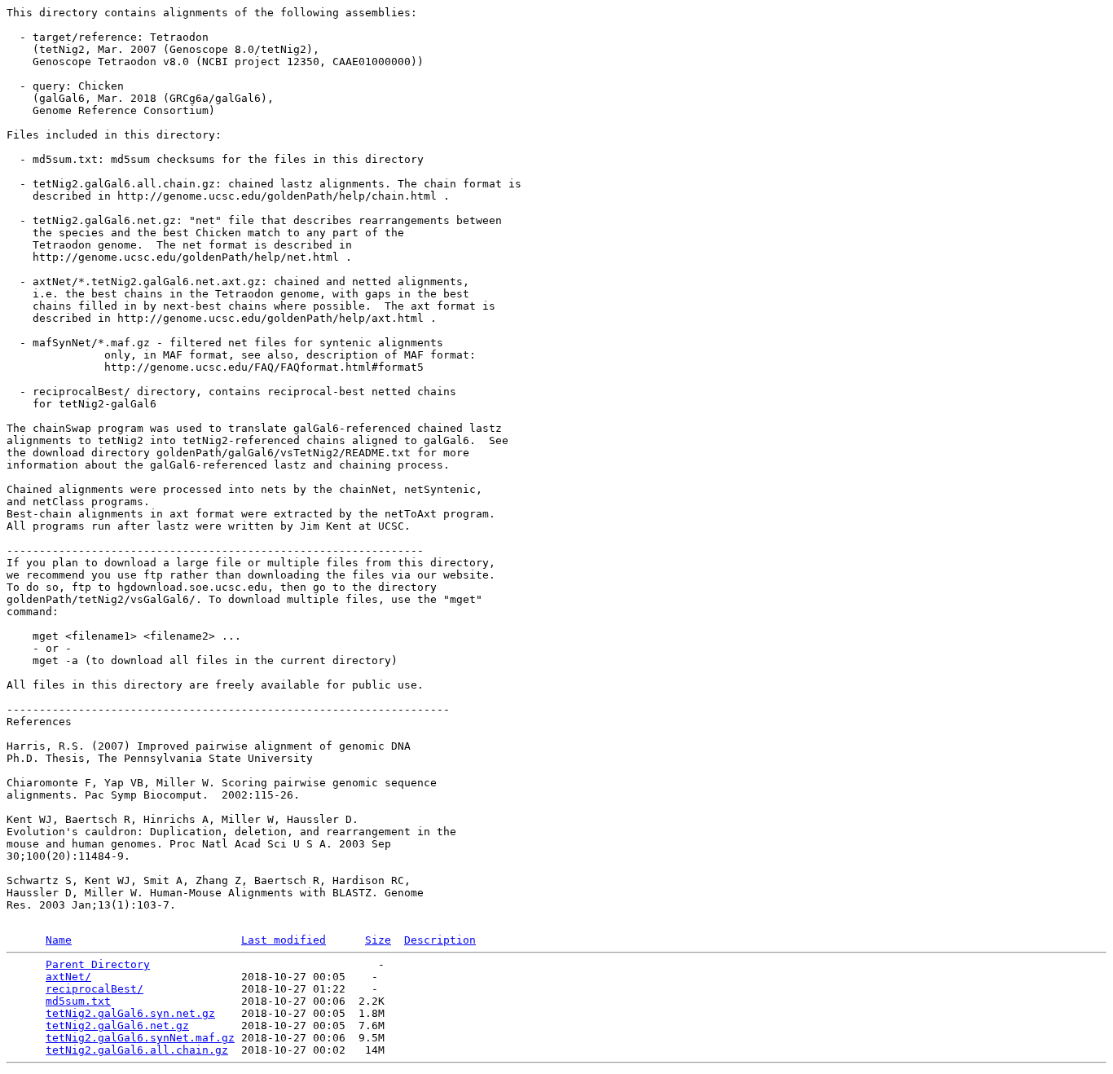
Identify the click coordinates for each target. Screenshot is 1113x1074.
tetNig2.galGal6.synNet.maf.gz (140, 1038)
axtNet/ (68, 977)
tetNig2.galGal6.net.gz (117, 1025)
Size (378, 940)
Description (440, 940)
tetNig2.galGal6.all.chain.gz (137, 1050)
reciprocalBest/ (94, 989)
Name (59, 940)
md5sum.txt (78, 1001)
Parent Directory (98, 964)
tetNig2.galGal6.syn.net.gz (130, 1013)
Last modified (283, 940)
